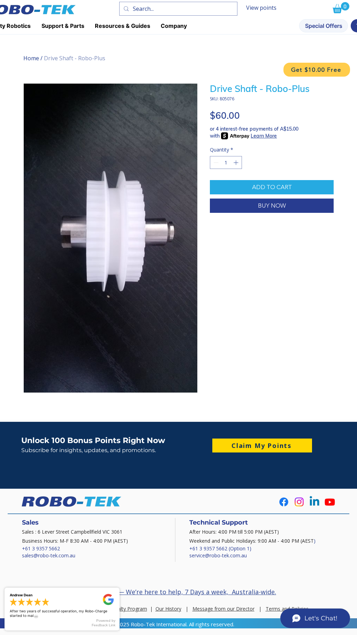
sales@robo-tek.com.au (48, 555)
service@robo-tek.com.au (218, 555)
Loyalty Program (128, 608)
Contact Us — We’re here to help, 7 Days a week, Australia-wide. (179, 592)
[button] (316, 70)
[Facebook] (284, 502)
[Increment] (236, 162)
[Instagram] (299, 502)
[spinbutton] (226, 162)
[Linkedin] (314, 502)
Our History (168, 608)
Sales (30, 522)
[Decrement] (215, 162)
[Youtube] (330, 502)
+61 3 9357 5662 (41, 548)
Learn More (264, 136)
